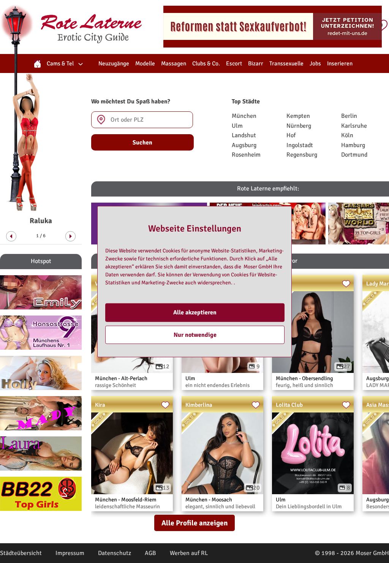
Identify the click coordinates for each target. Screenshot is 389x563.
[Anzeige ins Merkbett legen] (346, 284)
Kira (100, 404)
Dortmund (354, 155)
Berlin (349, 116)
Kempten (298, 116)
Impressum (69, 553)
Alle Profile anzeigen (194, 523)
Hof (291, 135)
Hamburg (353, 145)
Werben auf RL (189, 553)
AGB (150, 553)
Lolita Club (289, 404)
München (244, 116)
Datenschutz (114, 553)
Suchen (142, 142)
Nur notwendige (195, 334)
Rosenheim (246, 155)
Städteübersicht (21, 553)
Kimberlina (198, 404)
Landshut (244, 135)
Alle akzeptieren (195, 312)
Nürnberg (298, 126)
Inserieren (340, 63)
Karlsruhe (354, 126)
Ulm (237, 126)
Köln (347, 135)
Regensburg (301, 155)
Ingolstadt (299, 145)
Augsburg (244, 145)
